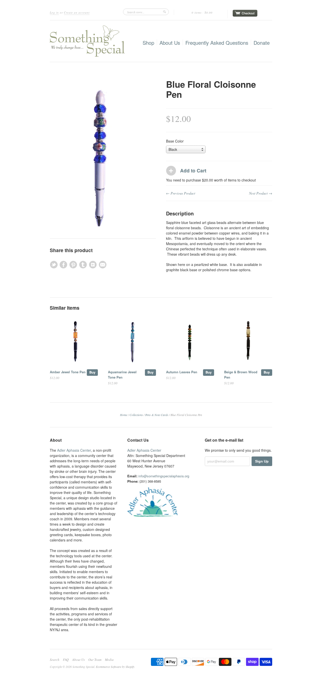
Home (123, 415)
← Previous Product (180, 193)
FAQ (66, 659)
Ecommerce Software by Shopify (115, 667)
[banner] (87, 41)
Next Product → (260, 193)
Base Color (175, 141)
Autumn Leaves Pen (181, 372)
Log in (54, 12)
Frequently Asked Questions (216, 42)
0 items (197, 12)
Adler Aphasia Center (74, 450)
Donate (262, 42)
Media (109, 659)
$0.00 (209, 12)
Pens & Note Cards (156, 415)
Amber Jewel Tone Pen (68, 372)
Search (54, 659)
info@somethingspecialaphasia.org (163, 476)
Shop (148, 42)
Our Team (94, 659)
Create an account (77, 12)
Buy (92, 372)
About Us (169, 42)
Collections (136, 415)
